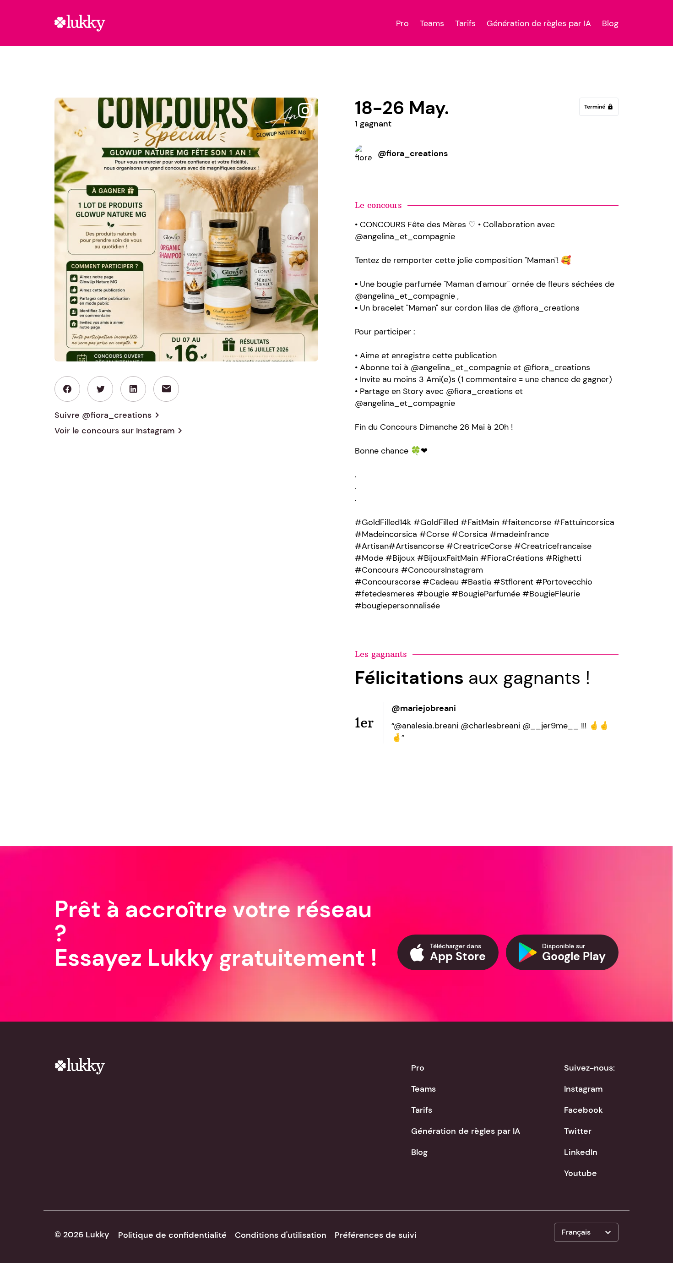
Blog (610, 23)
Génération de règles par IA (539, 23)
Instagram (583, 1088)
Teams (432, 23)
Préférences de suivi (376, 1235)
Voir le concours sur (119, 430)
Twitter (578, 1131)
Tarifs (465, 23)
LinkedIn (580, 1152)
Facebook (583, 1109)
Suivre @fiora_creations (108, 415)
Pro (402, 23)
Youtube (580, 1173)
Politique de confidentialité (172, 1235)
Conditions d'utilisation (280, 1235)
